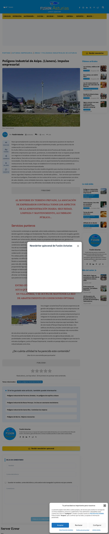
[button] (105, 506)
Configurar (97, 525)
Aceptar (60, 525)
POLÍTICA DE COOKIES (66, 530)
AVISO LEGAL (97, 530)
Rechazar (78, 525)
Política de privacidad (82, 530)
